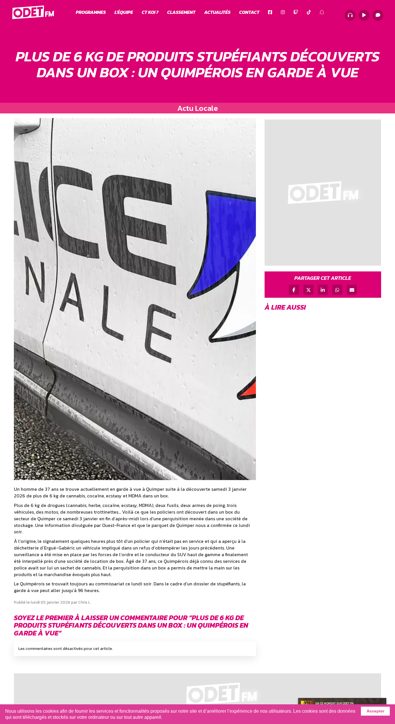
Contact (249, 12)
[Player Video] (364, 15)
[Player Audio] (350, 15)
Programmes (91, 12)
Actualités (217, 12)
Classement (181, 12)
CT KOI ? (150, 12)
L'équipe (124, 12)
